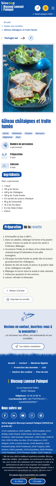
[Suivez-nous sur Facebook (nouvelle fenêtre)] (5, 415)
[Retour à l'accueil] (8, 3)
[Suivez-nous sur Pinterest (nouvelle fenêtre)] (41, 415)
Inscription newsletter (30, 346)
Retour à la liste (17, 290)
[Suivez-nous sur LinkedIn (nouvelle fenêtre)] (14, 415)
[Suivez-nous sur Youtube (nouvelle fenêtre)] (23, 415)
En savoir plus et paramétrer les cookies (27, 475)
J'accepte (37, 481)
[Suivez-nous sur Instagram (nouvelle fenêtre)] (32, 415)
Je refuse (19, 481)
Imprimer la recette (19, 299)
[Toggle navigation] (53, 9)
